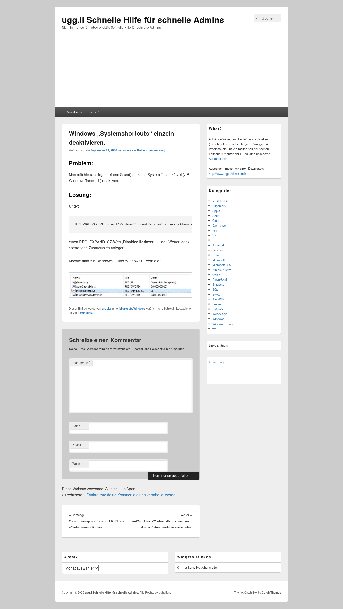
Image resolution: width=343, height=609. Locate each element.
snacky (128, 150)
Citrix (215, 220)
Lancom (217, 250)
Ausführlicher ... (219, 158)
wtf (214, 329)
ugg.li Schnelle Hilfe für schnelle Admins (143, 19)
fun (214, 230)
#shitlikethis (220, 201)
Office (216, 274)
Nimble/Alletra (221, 270)
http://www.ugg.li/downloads (227, 173)
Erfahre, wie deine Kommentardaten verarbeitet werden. (132, 494)
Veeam (217, 304)
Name (76, 425)
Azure (216, 215)
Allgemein (219, 206)
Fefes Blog (216, 362)
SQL (215, 289)
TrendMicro (219, 299)
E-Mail (76, 444)
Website (77, 463)
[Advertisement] (171, 72)
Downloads (74, 112)
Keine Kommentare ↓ (151, 150)
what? (94, 112)
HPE (215, 240)
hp (214, 235)
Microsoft (125, 308)
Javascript (219, 245)
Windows (139, 308)
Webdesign (219, 314)
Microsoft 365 (221, 265)
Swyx (216, 294)
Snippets (218, 284)
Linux (216, 255)
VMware (217, 309)
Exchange (219, 225)
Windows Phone (223, 324)
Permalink (85, 312)
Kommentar (81, 362)
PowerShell (220, 279)
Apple (216, 210)
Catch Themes (271, 592)
